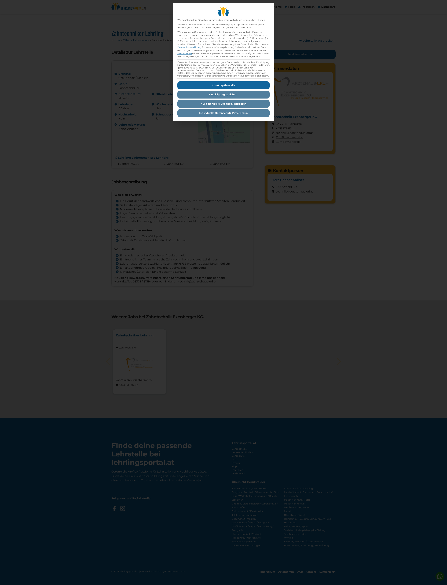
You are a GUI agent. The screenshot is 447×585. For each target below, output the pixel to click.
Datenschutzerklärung (189, 47)
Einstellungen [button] (184, 53)
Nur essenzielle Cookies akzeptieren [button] (224, 103)
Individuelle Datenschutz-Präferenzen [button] (223, 113)
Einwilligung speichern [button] (223, 94)
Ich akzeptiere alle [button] (223, 85)
